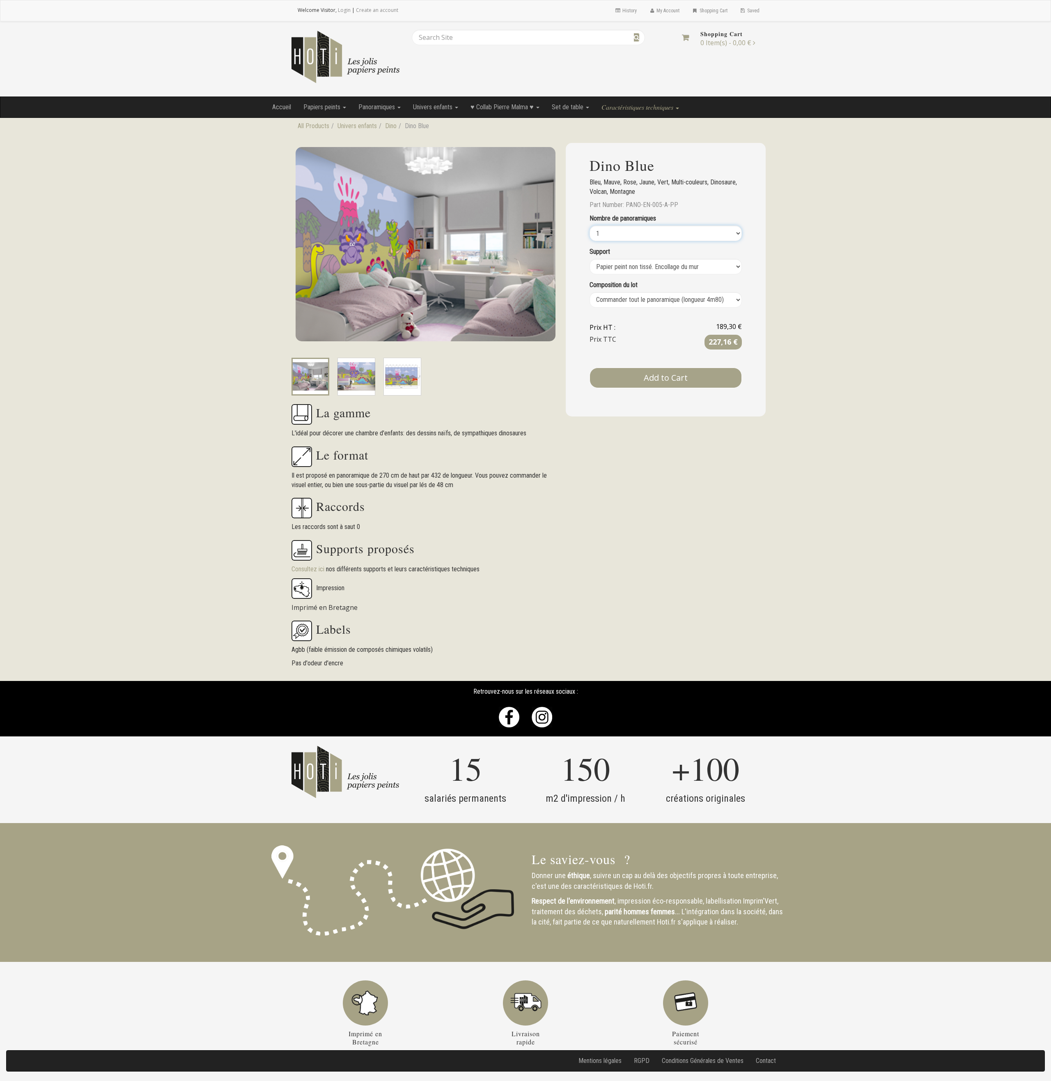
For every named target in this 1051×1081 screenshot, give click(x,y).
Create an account (377, 10)
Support (600, 251)
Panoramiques (377, 107)
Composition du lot (614, 285)
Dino (391, 126)
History (629, 11)
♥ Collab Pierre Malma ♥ (502, 107)
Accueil (281, 107)
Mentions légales (600, 1061)
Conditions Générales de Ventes (703, 1061)
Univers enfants (433, 107)
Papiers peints (322, 107)
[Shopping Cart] (685, 37)
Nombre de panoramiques (623, 218)
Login (344, 10)
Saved (753, 11)
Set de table (568, 107)
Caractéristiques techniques (638, 107)
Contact (766, 1061)
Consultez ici (308, 569)
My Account (667, 11)
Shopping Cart (712, 11)
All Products (313, 126)
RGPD (641, 1061)
